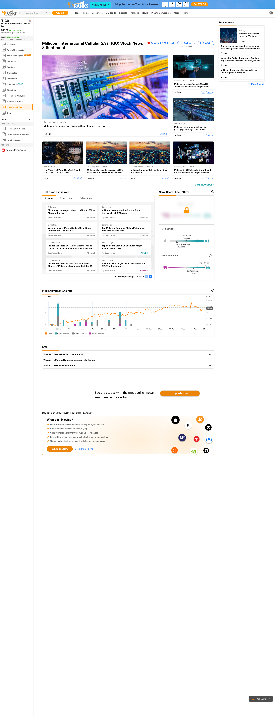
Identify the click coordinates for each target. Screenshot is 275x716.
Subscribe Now (59, 449)
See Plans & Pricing (84, 449)
